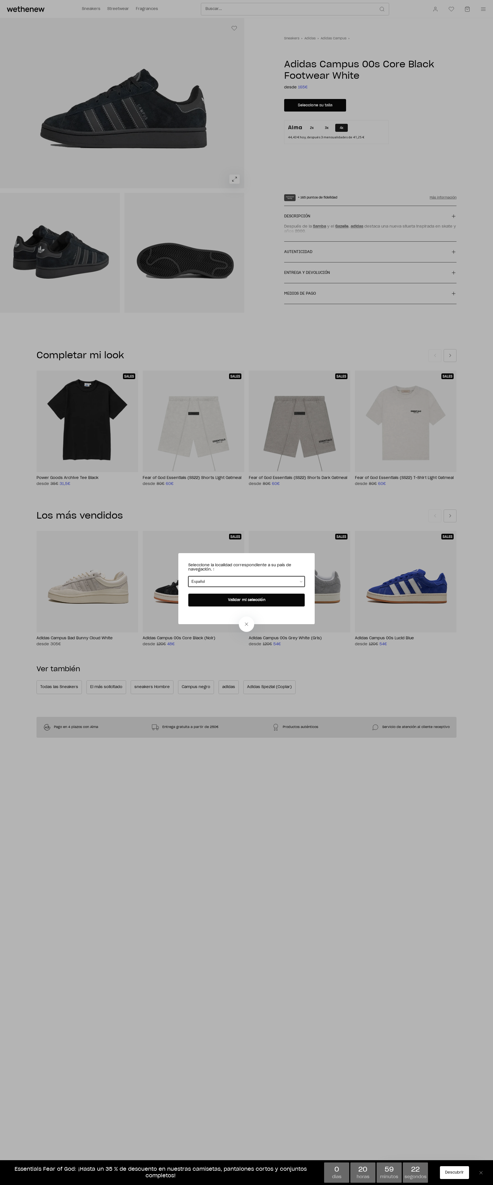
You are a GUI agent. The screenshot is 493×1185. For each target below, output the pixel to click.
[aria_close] (246, 624)
